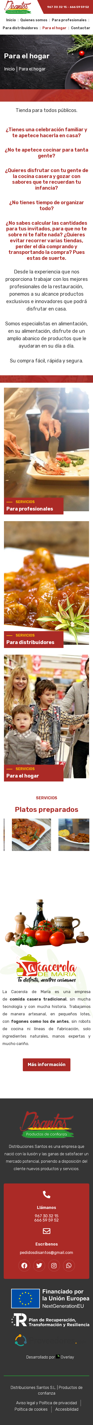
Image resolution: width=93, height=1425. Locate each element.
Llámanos (46, 1207)
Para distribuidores (20, 28)
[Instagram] (54, 1265)
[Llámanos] (46, 1194)
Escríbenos (46, 1244)
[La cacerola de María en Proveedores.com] (50, 1344)
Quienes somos (33, 20)
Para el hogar (54, 28)
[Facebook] (24, 1265)
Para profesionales (69, 20)
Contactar (80, 28)
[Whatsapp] (69, 1265)
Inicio (11, 20)
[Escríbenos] (46, 1231)
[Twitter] (39, 1265)
